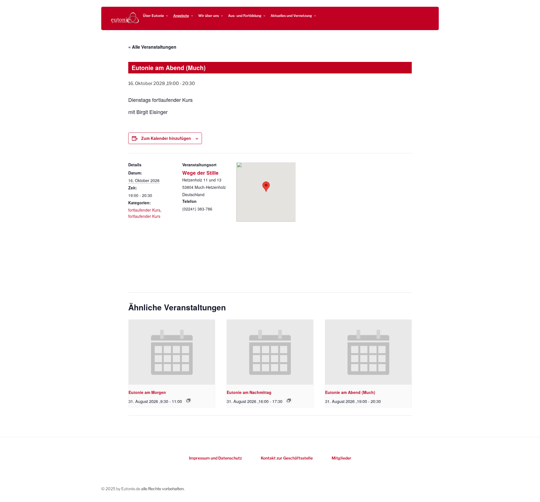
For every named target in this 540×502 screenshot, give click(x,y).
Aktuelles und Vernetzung (291, 16)
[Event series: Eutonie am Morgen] (188, 400)
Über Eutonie (153, 16)
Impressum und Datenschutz (215, 458)
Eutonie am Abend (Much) (350, 392)
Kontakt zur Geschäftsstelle (287, 458)
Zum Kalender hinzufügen (166, 138)
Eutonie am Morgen (147, 392)
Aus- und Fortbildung (244, 16)
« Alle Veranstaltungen (152, 47)
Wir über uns (208, 16)
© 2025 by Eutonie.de (121, 488)
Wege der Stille (200, 172)
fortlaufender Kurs (144, 210)
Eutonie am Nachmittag (249, 392)
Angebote (181, 16)
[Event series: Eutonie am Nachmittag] (289, 400)
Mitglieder (341, 458)
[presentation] (172, 352)
